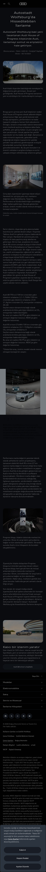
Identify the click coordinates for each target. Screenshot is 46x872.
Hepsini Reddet (22, 858)
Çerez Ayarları (13, 839)
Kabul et (22, 850)
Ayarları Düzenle (22, 867)
